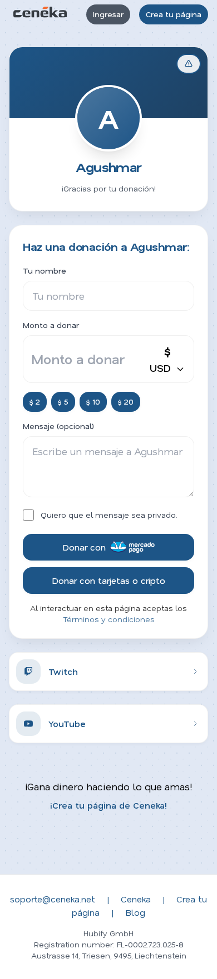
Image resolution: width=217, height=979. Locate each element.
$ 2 (34, 401)
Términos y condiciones (109, 619)
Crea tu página (173, 14)
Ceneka (136, 899)
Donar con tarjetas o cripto (108, 580)
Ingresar (108, 14)
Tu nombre (44, 270)
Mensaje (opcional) (58, 426)
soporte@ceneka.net (52, 899)
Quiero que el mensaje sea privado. (109, 514)
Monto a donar (51, 325)
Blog (135, 912)
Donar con (84, 547)
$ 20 (126, 401)
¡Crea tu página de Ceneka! (108, 805)
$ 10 (93, 401)
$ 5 (63, 401)
